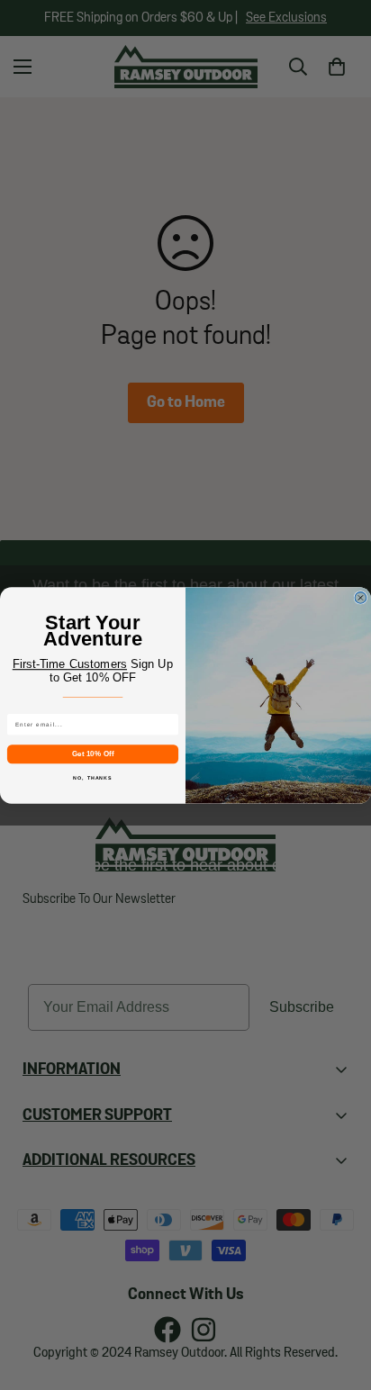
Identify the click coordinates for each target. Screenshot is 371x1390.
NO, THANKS (92, 777)
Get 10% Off (92, 753)
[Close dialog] (360, 597)
